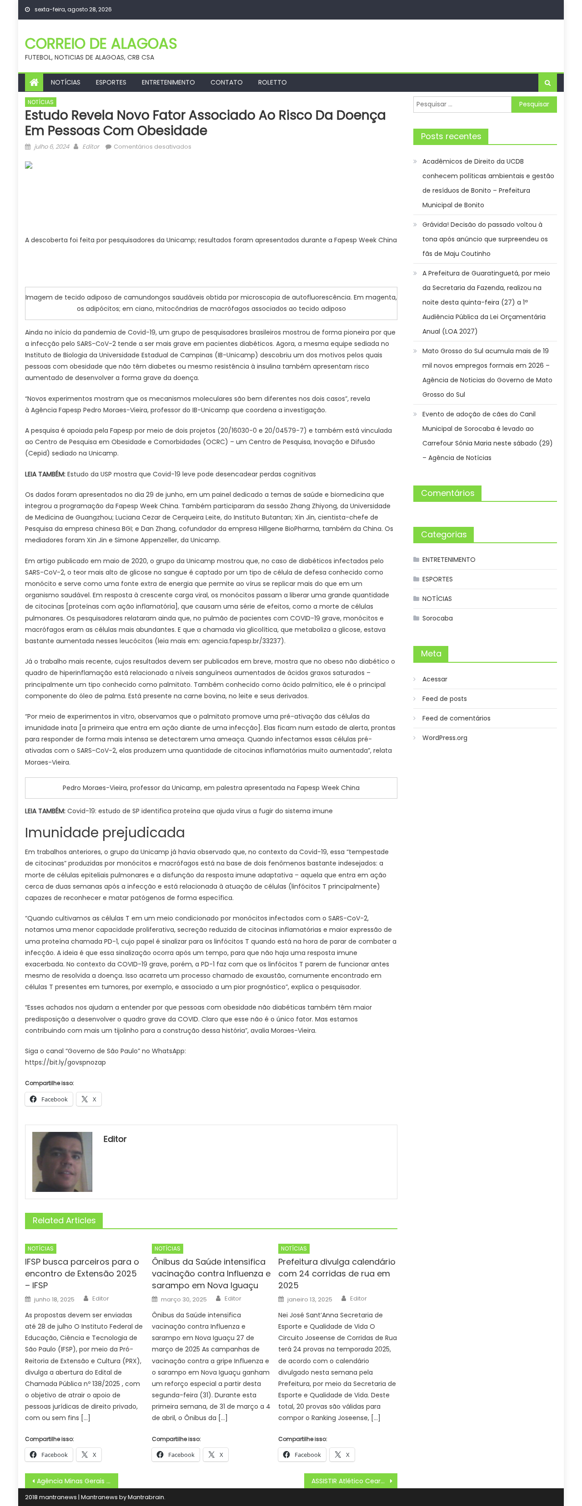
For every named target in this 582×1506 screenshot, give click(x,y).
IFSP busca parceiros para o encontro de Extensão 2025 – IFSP (82, 1273)
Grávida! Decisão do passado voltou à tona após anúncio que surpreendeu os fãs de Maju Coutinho (485, 239)
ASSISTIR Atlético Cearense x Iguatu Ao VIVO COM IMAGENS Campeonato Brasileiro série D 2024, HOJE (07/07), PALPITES (354, 1481)
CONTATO (227, 82)
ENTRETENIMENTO (168, 82)
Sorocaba (437, 618)
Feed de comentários (456, 718)
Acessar (434, 679)
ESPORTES (111, 82)
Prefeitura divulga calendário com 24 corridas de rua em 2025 (337, 1273)
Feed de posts (444, 698)
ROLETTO (272, 82)
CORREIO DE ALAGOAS (101, 43)
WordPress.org (444, 737)
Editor (90, 146)
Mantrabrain (146, 1497)
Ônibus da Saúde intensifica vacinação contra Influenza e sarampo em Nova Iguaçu (211, 1273)
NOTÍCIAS (65, 82)
